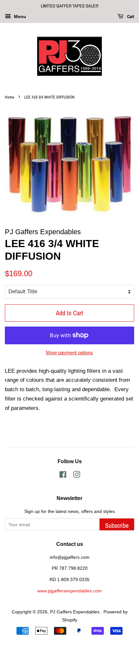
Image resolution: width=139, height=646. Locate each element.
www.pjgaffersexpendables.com (69, 590)
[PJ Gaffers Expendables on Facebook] (63, 475)
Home (9, 97)
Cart (130, 16)
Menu (19, 16)
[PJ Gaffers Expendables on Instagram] (76, 475)
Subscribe (117, 525)
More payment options (69, 352)
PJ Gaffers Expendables (75, 611)
